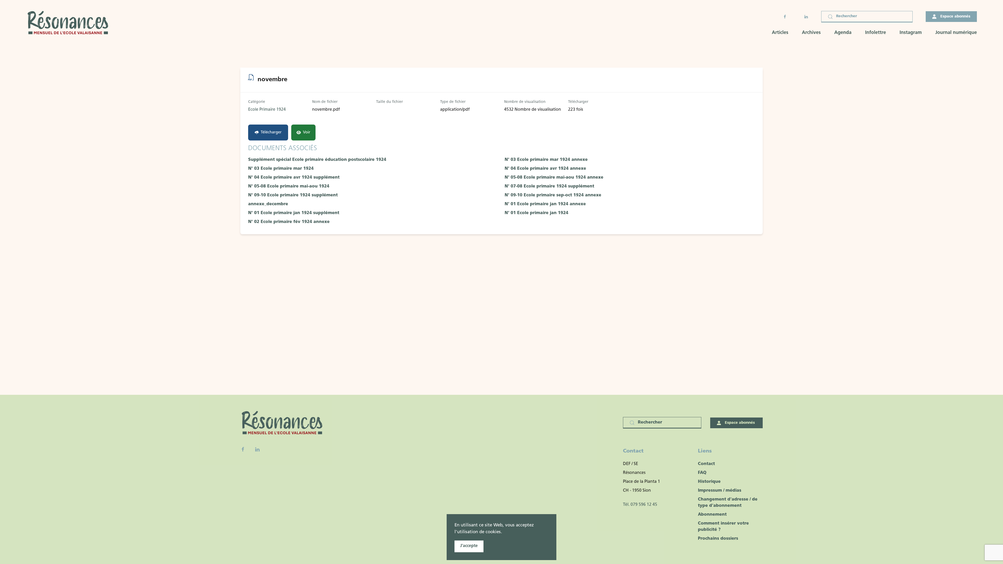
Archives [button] (811, 33)
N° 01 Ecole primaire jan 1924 (536, 213)
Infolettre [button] (875, 33)
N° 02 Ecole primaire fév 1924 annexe (289, 222)
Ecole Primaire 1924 (267, 110)
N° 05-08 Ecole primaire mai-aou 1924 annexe (554, 177)
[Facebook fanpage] (243, 449)
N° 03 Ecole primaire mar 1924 (281, 169)
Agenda (843, 33)
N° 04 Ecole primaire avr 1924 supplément (294, 177)
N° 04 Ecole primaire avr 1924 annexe (545, 169)
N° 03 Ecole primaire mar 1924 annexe (546, 160)
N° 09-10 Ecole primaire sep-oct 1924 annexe (553, 195)
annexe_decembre (268, 204)
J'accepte (469, 546)
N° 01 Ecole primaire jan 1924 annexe (545, 204)
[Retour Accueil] (69, 23)
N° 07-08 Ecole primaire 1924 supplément (549, 186)
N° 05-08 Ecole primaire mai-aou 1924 (288, 186)
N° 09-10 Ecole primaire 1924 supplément (293, 195)
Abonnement (712, 515)
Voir (306, 132)
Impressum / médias (719, 491)
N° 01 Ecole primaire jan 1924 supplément (293, 213)
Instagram (911, 33)
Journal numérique (956, 33)
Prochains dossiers (718, 539)
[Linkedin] (257, 449)
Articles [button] (780, 33)
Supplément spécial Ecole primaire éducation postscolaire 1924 (317, 160)
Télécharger (271, 132)
